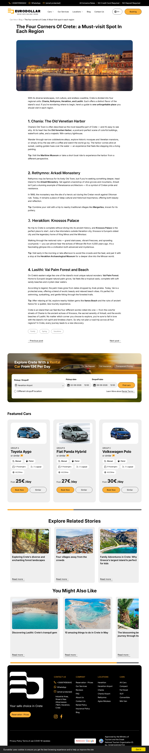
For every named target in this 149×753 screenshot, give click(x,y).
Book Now (19, 490)
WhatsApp (61, 687)
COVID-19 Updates (42, 741)
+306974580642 (64, 682)
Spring (44, 331)
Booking (133, 11)
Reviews (79, 690)
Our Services (63, 11)
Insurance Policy (83, 708)
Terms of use (28, 741)
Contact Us (99, 11)
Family (32, 331)
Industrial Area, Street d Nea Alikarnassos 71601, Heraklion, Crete (63, 702)
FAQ (77, 693)
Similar (38, 490)
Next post (114, 340)
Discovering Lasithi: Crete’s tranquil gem (34, 632)
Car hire (13, 19)
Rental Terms (127, 391)
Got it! (138, 749)
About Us (80, 697)
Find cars (126, 385)
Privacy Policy (16, 741)
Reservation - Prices (20, 714)
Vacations (57, 331)
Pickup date (71, 379)
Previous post (36, 340)
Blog (89, 11)
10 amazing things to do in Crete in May (86, 632)
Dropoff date (97, 379)
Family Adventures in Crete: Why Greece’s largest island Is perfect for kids (118, 560)
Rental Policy (81, 705)
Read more (17, 579)
